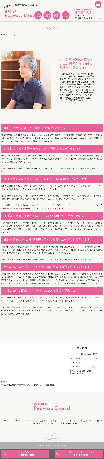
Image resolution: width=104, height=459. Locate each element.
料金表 (99, 421)
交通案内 (36, 424)
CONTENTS (47, 15)
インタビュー (69, 421)
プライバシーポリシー (68, 424)
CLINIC (56, 15)
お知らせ (49, 424)
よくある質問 (86, 421)
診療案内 (54, 421)
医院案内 (41, 421)
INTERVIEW (65, 15)
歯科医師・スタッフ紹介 (22, 421)
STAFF (38, 15)
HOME (3, 35)
